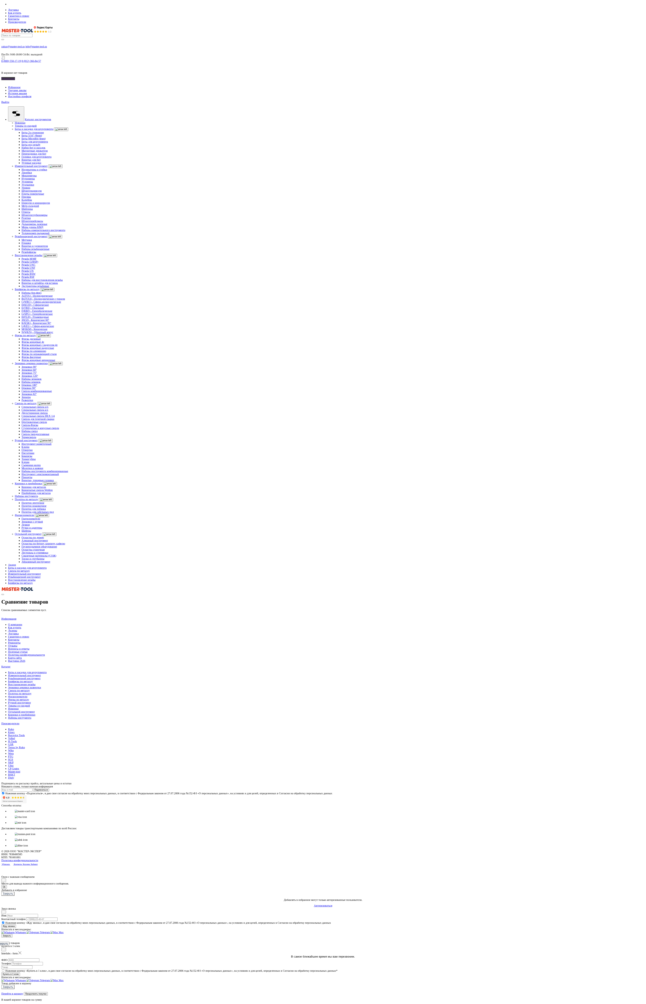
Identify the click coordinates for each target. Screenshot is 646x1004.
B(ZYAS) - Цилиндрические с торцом (43, 298)
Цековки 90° (29, 388)
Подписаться (41, 790)
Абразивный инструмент (36, 561)
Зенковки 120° (30, 376)
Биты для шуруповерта (35, 141)
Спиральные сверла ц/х (35, 406)
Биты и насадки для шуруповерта (34, 129)
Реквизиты (14, 642)
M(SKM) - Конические (34, 329)
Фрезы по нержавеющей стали (39, 354)
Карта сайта (15, 657)
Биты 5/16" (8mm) (32, 135)
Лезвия (26, 524)
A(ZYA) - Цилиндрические (37, 295)
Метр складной (30, 206)
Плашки (26, 243)
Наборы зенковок (32, 379)
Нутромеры (28, 178)
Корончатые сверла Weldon (37, 490)
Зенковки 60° (29, 369)
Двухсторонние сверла (35, 413)
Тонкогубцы (29, 459)
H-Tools (12, 741)
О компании (15, 624)
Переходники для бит (34, 153)
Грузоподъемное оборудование (39, 546)
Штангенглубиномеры (34, 215)
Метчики (27, 240)
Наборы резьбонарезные (35, 249)
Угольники (28, 184)
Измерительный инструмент (31, 166)
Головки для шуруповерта (36, 156)
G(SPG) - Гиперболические (37, 314)
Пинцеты (27, 477)
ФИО (4, 960)
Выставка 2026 (16, 660)
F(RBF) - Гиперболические (37, 311)
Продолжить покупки (35, 994)
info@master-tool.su (36, 46)
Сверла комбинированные (37, 391)
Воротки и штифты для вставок (40, 283)
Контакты (13, 19)
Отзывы (12, 645)
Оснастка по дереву (33, 537)
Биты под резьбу (31, 144)
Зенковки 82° (29, 394)
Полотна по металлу (26, 499)
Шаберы (26, 530)
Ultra (10, 765)
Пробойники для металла (36, 493)
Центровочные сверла (34, 422)
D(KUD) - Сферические (35, 304)
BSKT (11, 774)
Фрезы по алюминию (34, 351)
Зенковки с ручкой (32, 521)
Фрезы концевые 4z (33, 342)
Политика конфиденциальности (26, 654)
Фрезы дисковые (31, 338)
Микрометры (29, 175)
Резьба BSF (28, 277)
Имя (3, 915)
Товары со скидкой (26, 125)
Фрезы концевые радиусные (38, 348)
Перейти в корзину (12, 993)
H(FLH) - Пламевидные (35, 317)
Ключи (25, 447)
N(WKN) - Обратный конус (37, 332)
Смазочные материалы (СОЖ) (39, 555)
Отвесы (26, 212)
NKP (11, 762)
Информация (8, 618)
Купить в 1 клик (11, 974)
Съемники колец (31, 465)
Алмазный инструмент (35, 540)
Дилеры (12, 630)
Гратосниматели (31, 518)
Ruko (11, 729)
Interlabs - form (9, 953)
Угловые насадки (31, 162)
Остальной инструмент (28, 534)
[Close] (3, 880)
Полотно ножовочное (34, 505)
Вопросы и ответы (18, 648)
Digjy (11, 777)
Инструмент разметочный (36, 444)
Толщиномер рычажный (35, 233)
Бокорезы (27, 456)
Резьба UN (28, 270)
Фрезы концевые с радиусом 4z (40, 345)
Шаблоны (27, 209)
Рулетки (26, 218)
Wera (11, 753)
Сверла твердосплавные (35, 434)
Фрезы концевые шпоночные (38, 360)
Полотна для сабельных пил (38, 511)
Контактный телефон (13, 919)
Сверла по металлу (26, 403)
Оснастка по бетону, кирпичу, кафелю (43, 543)
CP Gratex (13, 768)
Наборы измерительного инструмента (43, 230)
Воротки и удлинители (35, 246)
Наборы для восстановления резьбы (42, 280)
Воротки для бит (31, 159)
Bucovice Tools (16, 735)
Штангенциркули (32, 190)
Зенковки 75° (29, 372)
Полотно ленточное (33, 502)
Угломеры (27, 181)
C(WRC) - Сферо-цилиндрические (41, 301)
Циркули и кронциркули (36, 202)
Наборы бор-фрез (31, 292)
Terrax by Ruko (16, 747)
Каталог (6, 666)
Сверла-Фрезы (30, 425)
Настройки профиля (19, 96)
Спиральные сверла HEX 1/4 (38, 416)
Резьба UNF (28, 267)
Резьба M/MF (29, 258)
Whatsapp (6, 864)
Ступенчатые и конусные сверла (40, 428)
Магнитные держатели (35, 150)
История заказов (17, 93)
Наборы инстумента (26, 496)
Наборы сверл (30, 431)
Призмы (26, 196)
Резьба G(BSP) (30, 261)
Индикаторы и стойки (34, 169)
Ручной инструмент (26, 440)
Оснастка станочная (33, 549)
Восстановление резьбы (28, 255)
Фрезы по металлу (25, 335)
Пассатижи (28, 453)
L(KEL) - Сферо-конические (38, 326)
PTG (10, 756)
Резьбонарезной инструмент (31, 236)
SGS (10, 759)
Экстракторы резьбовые (35, 286)
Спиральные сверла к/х (35, 410)
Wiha (11, 750)
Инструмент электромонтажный (40, 474)
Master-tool (14, 771)
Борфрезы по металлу (27, 289)
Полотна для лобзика (34, 508)
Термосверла (29, 437)
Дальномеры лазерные (34, 224)
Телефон (6, 963)
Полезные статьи (18, 651)
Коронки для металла (34, 487)
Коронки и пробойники (28, 483)
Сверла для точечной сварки (38, 419)
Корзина (26, 864)
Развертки (27, 400)
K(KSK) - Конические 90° (36, 323)
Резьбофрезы (29, 252)
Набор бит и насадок (33, 147)
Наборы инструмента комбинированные (45, 471)
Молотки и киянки (32, 468)
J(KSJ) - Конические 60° (35, 320)
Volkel (11, 738)
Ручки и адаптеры (32, 527)
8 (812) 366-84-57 (31, 61)
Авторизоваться (323, 905)
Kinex (11, 732)
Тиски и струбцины (33, 558)
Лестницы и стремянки (35, 552)
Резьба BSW (28, 274)
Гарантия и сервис (18, 15)
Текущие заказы (17, 90)
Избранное (14, 87)
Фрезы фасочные (31, 357)
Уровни (26, 187)
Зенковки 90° (29, 366)
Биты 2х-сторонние (33, 132)
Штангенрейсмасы (32, 221)
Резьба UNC (28, 264)
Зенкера (26, 397)
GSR (10, 744)
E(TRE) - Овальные (33, 308)
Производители (17, 22)
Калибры (27, 199)
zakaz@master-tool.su (13, 46)
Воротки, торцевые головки (38, 480)
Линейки (27, 172)
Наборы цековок (31, 382)
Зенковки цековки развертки (31, 363)
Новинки (20, 122)
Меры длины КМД (32, 227)
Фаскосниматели (24, 515)
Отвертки (27, 450)
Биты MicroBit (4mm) (34, 138)
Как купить (14, 12)
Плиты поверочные (33, 193)
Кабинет (34, 864)
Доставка (13, 9)
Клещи (25, 462)
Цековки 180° (29, 385)
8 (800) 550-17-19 (11, 61)
